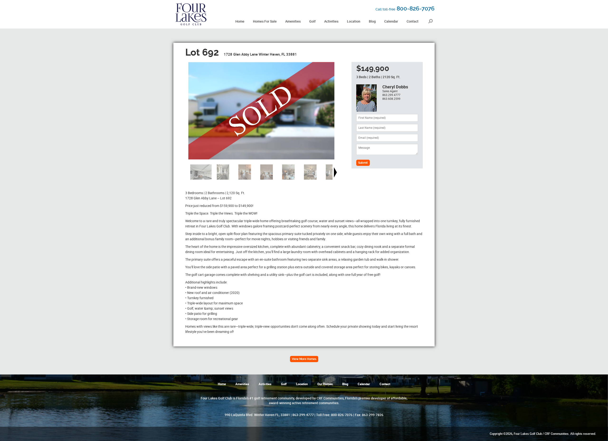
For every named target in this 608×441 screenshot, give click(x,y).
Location (302, 384)
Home (222, 384)
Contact (385, 384)
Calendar (364, 384)
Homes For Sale (265, 21)
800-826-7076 (405, 8)
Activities (265, 384)
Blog (345, 384)
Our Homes (325, 384)
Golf (284, 384)
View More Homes (304, 359)
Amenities (242, 384)
